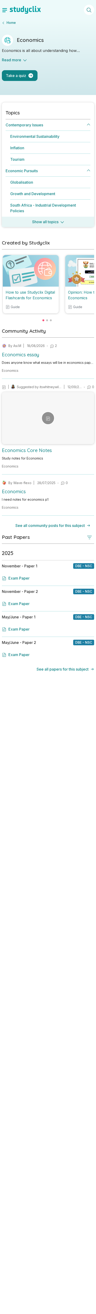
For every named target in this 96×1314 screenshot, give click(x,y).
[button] (48, 358)
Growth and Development (32, 193)
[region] (48, 166)
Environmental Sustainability (34, 136)
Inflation (17, 148)
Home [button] (11, 23)
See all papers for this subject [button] (63, 669)
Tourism (17, 159)
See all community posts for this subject (50, 525)
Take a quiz (16, 75)
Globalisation (21, 182)
